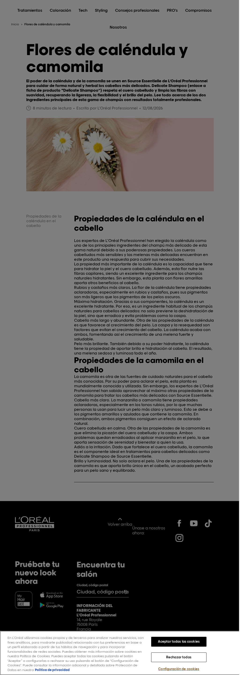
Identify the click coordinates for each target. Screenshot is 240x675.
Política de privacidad (52, 670)
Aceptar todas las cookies (179, 641)
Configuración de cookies (178, 669)
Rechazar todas (178, 657)
